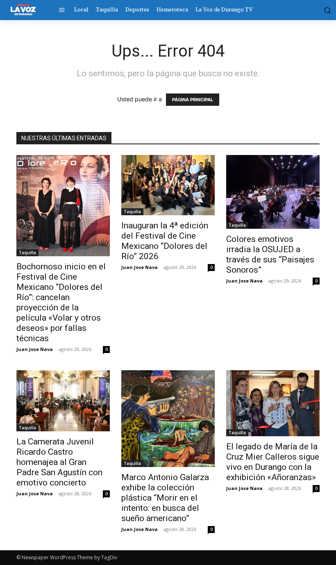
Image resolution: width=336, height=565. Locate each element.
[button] (326, 9)
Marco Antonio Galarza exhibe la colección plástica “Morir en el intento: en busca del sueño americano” (165, 497)
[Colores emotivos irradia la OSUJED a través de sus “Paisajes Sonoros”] (273, 192)
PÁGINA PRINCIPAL (192, 100)
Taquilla (27, 252)
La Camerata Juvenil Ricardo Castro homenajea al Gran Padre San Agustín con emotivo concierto (59, 462)
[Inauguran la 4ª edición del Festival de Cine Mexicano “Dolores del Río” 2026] (168, 185)
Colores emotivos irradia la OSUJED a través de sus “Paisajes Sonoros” (270, 254)
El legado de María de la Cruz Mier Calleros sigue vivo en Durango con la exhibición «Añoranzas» (272, 462)
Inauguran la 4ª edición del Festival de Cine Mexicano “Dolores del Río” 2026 (164, 241)
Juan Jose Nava (34, 349)
